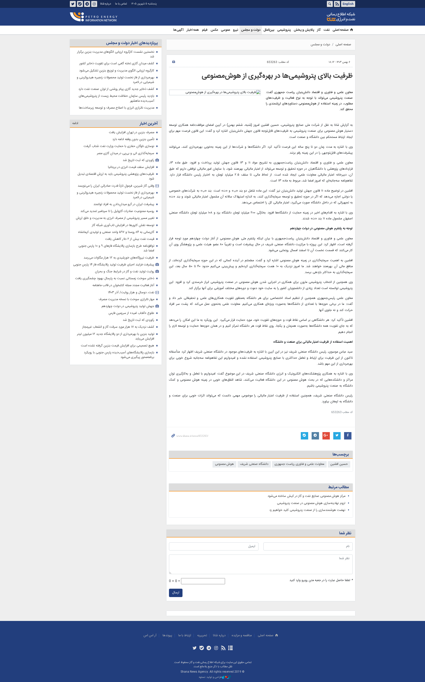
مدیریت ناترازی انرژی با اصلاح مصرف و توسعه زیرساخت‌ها (116, 108)
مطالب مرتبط (338, 487)
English (348, 3)
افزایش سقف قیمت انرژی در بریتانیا (131, 167)
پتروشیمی (284, 30)
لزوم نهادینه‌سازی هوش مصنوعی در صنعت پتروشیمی (311, 503)
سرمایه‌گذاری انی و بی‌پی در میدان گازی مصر (125, 153)
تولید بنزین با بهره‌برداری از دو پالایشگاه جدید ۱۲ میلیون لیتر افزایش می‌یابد (115, 336)
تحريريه (202, 635)
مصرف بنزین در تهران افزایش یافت (131, 132)
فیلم (205, 30)
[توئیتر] (194, 648)
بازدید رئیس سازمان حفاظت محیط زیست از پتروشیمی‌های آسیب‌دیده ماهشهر (116, 98)
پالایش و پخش (304, 30)
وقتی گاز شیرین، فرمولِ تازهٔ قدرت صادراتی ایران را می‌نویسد (116, 186)
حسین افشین (339, 464)
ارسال (175, 592)
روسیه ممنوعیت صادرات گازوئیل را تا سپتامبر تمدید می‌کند (117, 211)
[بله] (202, 648)
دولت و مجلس (250, 30)
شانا (324, 17)
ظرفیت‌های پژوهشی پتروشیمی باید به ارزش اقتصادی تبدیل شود (115, 176)
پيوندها (167, 635)
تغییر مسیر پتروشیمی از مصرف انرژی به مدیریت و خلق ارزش (115, 218)
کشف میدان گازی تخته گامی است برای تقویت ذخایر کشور (116, 63)
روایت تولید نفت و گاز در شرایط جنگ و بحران (124, 271)
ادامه (75, 123)
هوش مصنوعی (224, 464)
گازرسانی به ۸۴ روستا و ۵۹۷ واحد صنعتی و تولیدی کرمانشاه (116, 232)
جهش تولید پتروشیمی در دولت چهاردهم (128, 306)
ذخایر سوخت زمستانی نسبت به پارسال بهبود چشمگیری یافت (114, 278)
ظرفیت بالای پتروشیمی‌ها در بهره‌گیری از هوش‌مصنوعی (277, 76)
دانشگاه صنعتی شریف (254, 464)
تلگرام (87, 4)
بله (80, 4)
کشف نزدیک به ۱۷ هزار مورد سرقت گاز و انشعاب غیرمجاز (118, 327)
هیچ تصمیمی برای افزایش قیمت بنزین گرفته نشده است (117, 345)
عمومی (225, 30)
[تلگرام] (209, 648)
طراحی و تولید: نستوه (210, 677)
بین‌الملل (268, 30)
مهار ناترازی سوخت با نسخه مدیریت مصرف (126, 299)
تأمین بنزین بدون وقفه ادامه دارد (133, 139)
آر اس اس (150, 635)
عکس (214, 30)
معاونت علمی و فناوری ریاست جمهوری (299, 464)
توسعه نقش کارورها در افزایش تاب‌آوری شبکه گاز (123, 225)
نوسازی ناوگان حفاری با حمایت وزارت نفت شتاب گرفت (119, 146)
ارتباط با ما (184, 635)
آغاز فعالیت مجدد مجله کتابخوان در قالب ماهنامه (123, 285)
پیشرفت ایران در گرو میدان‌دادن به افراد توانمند (123, 204)
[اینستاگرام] (216, 648)
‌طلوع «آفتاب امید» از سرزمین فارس (131, 313)
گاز (319, 30)
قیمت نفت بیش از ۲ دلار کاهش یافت (129, 239)
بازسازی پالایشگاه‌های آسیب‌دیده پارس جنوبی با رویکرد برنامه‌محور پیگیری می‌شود (119, 355)
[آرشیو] (230, 648)
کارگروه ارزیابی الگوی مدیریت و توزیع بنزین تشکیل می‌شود (116, 70)
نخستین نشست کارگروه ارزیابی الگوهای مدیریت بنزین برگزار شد (115, 54)
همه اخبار (193, 30)
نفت (327, 30)
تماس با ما (121, 3)
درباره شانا (105, 3)
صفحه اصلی (341, 30)
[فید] (223, 648)
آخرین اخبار (149, 123)
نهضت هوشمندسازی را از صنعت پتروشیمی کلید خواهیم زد (307, 510)
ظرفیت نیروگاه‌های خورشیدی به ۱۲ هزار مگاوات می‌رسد (119, 258)
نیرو (235, 30)
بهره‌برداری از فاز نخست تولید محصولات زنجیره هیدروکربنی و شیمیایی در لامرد (115, 80)
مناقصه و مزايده (242, 635)
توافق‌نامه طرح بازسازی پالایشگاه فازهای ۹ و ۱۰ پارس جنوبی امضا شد (116, 248)
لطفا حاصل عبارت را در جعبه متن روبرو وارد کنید (321, 580)
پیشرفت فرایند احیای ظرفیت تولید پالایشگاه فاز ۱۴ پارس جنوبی (113, 264)
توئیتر (73, 4)
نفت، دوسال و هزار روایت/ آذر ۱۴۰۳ (131, 292)
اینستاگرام (94, 4)
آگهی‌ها (178, 30)
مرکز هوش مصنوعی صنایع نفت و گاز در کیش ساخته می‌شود (306, 496)
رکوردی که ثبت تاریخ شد (138, 160)
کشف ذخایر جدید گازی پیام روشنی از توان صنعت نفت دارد (116, 89)
